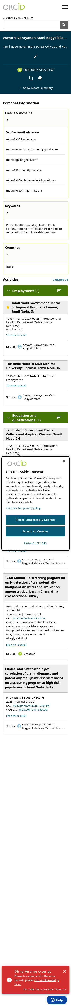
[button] (60, 279)
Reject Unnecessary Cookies (35, 519)
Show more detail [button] (16, 335)
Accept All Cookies (36, 531)
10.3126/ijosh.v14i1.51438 (29, 618)
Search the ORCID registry (18, 17)
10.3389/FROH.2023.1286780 (31, 705)
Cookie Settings (35, 543)
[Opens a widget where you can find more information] (56, 1000)
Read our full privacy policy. (23, 508)
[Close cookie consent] (64, 461)
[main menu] (65, 7)
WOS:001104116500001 (33, 709)
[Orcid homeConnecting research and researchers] (14, 7)
